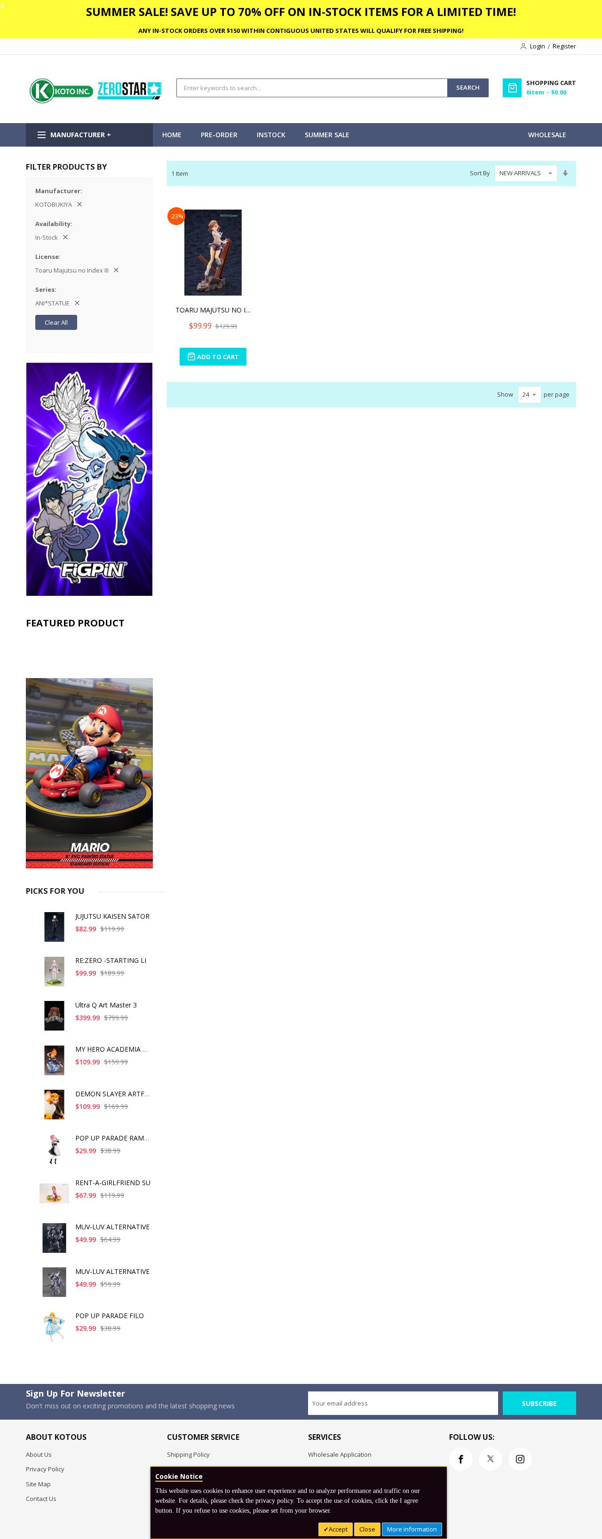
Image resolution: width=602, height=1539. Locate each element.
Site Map (38, 1484)
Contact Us (41, 1498)
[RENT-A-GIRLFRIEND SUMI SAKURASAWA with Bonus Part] (54, 1197)
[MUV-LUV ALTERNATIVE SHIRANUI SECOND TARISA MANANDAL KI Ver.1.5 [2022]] (54, 1241)
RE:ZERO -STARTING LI (110, 960)
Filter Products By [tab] (66, 166)
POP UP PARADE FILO (109, 1315)
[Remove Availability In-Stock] (65, 237)
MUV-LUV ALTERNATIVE (112, 1226)
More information (412, 1529)
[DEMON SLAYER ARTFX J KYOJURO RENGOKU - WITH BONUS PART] (54, 1108)
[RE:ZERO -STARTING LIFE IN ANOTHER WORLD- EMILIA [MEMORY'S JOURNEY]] (54, 974)
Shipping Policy (188, 1454)
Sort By (480, 173)
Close (367, 1529)
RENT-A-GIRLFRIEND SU (112, 1182)
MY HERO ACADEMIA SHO (115, 1049)
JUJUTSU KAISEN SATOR (112, 916)
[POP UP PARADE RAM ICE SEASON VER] (54, 1152)
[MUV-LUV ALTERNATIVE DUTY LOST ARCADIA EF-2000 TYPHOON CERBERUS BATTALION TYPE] (54, 1285)
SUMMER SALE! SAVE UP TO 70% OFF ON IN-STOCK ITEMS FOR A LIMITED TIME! (301, 11)
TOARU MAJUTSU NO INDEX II (213, 309)
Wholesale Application (340, 1454)
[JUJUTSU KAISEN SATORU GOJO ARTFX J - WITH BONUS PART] (54, 930)
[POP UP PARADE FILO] (54, 1330)
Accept (338, 1529)
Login (537, 46)
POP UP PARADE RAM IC (113, 1137)
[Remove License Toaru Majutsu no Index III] (116, 270)
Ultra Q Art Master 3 (106, 1004)
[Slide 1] (89, 750)
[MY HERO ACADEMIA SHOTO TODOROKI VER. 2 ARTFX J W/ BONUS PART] (54, 1063)
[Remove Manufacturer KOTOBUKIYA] (79, 204)
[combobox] (312, 88)
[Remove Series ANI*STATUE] (77, 303)
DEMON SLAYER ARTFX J (113, 1093)
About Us (39, 1454)
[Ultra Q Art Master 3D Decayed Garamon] (54, 1019)
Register (564, 46)
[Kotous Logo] (96, 101)
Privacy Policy (45, 1469)
